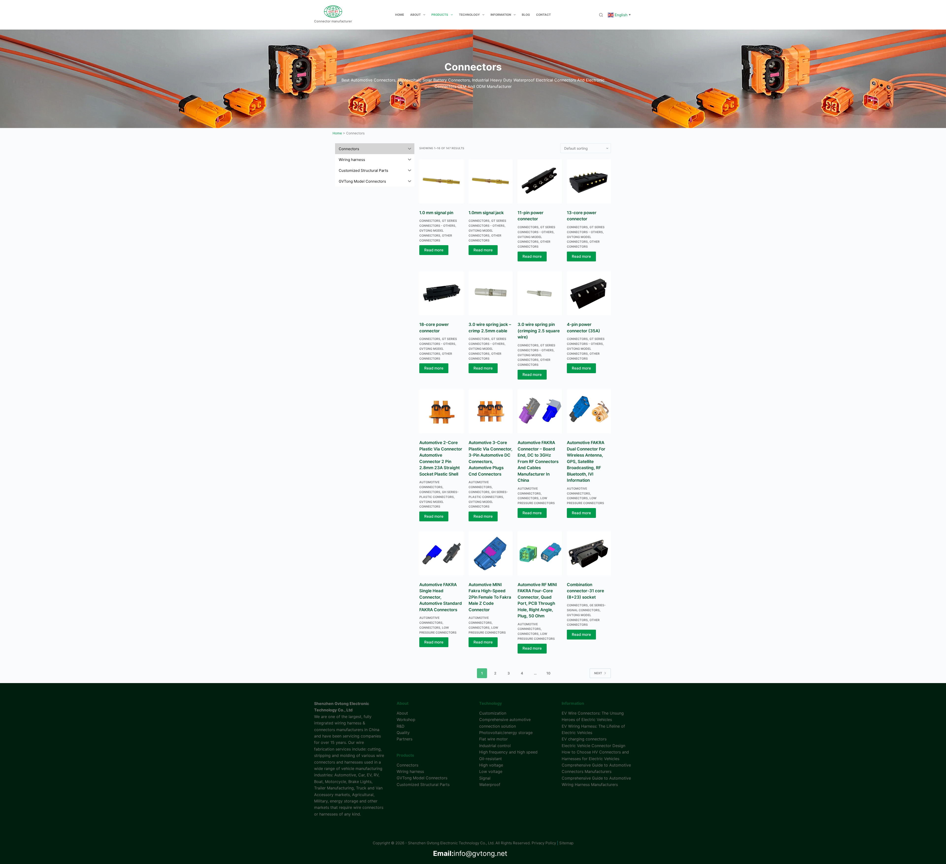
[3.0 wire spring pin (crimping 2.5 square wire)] (540, 293)
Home (399, 14)
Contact (543, 14)
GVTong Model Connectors (422, 777)
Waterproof (489, 784)
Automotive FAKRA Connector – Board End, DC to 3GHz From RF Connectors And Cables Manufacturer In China (538, 461)
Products (439, 14)
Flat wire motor (493, 738)
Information (500, 14)
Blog (526, 14)
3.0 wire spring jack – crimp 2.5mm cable (490, 327)
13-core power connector (581, 216)
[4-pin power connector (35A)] (589, 293)
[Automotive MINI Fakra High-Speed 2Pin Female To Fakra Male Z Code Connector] (491, 553)
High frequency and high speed (508, 752)
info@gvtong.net (470, 853)
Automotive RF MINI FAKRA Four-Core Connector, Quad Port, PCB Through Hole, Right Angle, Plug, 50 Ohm (537, 600)
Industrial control (495, 745)
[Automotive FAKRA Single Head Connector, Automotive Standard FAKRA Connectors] (441, 553)
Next (598, 673)
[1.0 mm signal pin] (441, 181)
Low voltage (490, 771)
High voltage (491, 765)
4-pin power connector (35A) (583, 327)
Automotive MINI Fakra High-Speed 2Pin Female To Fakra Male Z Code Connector (490, 597)
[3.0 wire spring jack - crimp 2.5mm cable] (491, 293)
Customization (492, 713)
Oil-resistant (490, 758)
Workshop (406, 719)
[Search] (601, 15)
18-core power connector (434, 327)
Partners (404, 738)
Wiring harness (410, 771)
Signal (484, 778)
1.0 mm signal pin (436, 212)
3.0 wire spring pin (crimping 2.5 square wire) (539, 330)
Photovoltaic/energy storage (506, 732)
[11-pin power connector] (540, 181)
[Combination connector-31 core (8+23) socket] (589, 553)
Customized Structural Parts (423, 784)
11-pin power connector (530, 216)
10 (548, 673)
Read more (433, 250)
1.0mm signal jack (486, 212)
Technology (469, 14)
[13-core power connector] (589, 181)
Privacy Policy (544, 843)
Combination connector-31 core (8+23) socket (585, 591)
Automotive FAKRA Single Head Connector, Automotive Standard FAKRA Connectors (440, 597)
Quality (403, 732)
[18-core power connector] (441, 293)
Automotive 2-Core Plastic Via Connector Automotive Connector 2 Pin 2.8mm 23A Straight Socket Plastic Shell (440, 458)
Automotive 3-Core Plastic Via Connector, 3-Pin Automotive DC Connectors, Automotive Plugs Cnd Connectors (490, 458)
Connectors (429, 221)
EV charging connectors (584, 738)
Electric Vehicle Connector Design (593, 745)
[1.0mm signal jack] (491, 181)
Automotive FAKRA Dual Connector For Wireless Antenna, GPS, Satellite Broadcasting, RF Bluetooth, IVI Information (586, 461)
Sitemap (566, 843)
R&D (401, 726)
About (415, 14)
